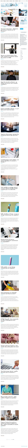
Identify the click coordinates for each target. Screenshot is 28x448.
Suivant (13, 439)
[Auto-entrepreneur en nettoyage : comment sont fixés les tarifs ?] (10, 286)
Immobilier (2, 32)
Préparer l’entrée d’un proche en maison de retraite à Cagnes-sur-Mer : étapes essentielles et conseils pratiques (9, 424)
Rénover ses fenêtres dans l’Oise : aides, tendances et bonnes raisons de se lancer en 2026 (9, 56)
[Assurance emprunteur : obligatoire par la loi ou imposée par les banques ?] (10, 22)
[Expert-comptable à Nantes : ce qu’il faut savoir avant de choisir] (10, 102)
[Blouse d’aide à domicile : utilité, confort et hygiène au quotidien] (10, 390)
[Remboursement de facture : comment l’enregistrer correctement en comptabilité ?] (10, 232)
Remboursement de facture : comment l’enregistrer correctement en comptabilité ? (9, 240)
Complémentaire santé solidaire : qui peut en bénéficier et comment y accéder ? (10, 161)
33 (11, 439)
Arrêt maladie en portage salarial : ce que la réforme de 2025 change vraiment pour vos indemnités (9, 188)
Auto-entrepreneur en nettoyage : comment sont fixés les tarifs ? (9, 293)
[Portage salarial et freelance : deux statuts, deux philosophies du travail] (10, 339)
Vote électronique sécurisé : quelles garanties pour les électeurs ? (9, 372)
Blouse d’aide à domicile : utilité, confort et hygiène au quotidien (9, 397)
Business (2, 136)
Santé (1, 163)
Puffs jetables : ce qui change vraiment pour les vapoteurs (8, 268)
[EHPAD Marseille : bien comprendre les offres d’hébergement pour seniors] (10, 312)
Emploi (2, 85)
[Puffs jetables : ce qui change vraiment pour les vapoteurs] (10, 260)
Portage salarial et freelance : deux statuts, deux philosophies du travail (10, 346)
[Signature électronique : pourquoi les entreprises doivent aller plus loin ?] (10, 127)
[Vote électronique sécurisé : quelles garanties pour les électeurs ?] (10, 364)
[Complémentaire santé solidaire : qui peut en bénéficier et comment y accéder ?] (10, 153)
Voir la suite (2, 93)
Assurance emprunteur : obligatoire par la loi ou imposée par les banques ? (9, 30)
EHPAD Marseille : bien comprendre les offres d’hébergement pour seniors (9, 320)
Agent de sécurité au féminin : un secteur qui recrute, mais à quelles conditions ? (9, 83)
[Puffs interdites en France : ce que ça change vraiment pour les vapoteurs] (10, 207)
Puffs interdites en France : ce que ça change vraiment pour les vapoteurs (10, 214)
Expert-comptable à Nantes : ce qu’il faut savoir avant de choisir (10, 109)
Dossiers (2, 216)
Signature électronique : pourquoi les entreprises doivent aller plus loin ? (10, 135)
